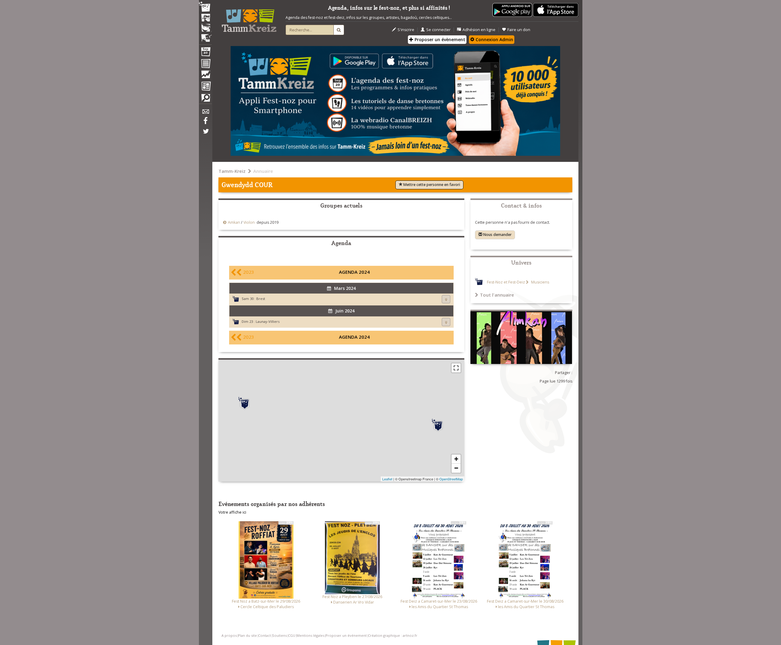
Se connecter (438, 29)
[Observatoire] (205, 75)
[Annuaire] (205, 64)
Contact (264, 635)
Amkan (234, 222)
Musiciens (539, 282)
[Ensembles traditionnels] (205, 36)
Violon (249, 222)
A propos (229, 635)
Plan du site (247, 635)
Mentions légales (310, 635)
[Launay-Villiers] (438, 425)
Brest (260, 298)
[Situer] (446, 299)
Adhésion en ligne (478, 29)
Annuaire (263, 171)
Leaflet (387, 478)
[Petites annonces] (205, 99)
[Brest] (244, 403)
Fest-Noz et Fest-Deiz (506, 282)
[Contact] (205, 113)
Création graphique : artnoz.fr (392, 635)
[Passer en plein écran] (456, 367)
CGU (291, 635)
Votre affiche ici (232, 512)
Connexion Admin (493, 39)
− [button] (456, 468)
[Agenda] (205, 53)
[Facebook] (205, 123)
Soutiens (279, 635)
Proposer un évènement (439, 39)
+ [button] (456, 459)
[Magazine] (205, 86)
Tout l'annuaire (497, 295)
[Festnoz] (205, 7)
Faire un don (518, 29)
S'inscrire (406, 29)
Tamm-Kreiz (232, 171)
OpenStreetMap (451, 478)
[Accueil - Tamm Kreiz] (249, 18)
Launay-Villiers (267, 321)
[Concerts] (205, 18)
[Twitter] (205, 134)
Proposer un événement (346, 635)
